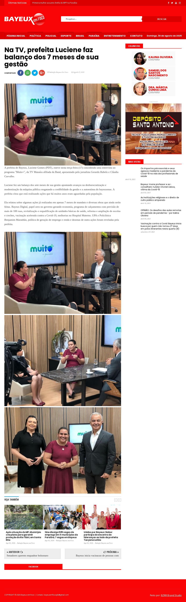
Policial (50, 35)
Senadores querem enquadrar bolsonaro (27, 555)
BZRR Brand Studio (171, 595)
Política (35, 35)
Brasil (80, 35)
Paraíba (94, 35)
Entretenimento (115, 35)
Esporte (66, 35)
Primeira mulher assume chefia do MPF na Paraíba (54, 2)
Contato (136, 35)
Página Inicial (16, 35)
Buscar (161, 19)
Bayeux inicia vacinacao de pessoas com (97, 555)
